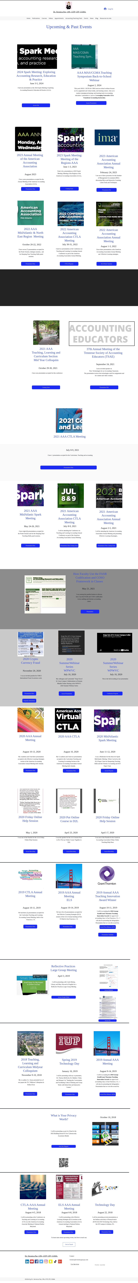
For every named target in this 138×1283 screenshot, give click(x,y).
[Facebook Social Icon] (36, 1261)
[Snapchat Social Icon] (50, 1261)
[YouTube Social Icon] (32, 1261)
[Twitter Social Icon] (41, 1261)
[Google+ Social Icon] (60, 1261)
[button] (69, 189)
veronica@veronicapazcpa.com (78, 1260)
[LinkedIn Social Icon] (27, 1261)
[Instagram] (46, 1261)
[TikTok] (55, 1261)
